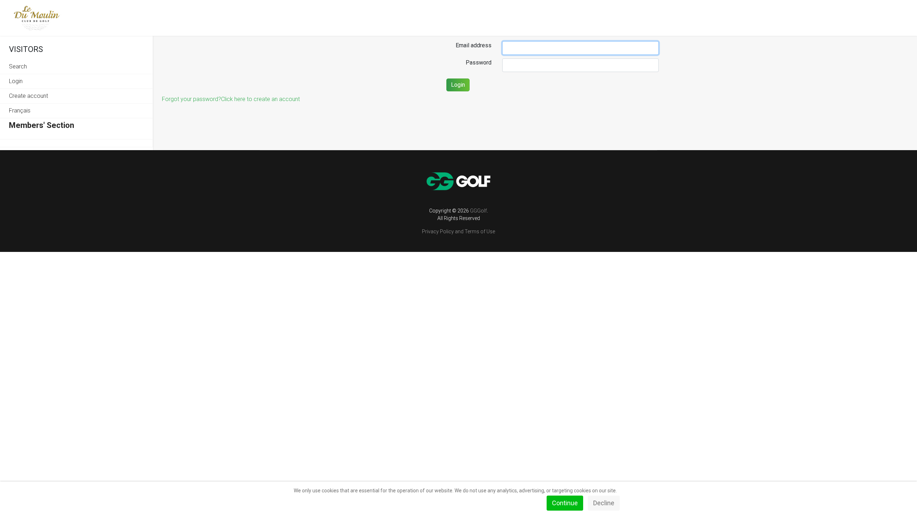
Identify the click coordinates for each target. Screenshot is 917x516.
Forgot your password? (191, 99)
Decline (603, 503)
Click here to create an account (260, 99)
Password (478, 62)
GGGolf (478, 211)
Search (18, 66)
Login (16, 81)
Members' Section (41, 125)
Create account (28, 95)
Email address (473, 45)
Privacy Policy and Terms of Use (458, 231)
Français (19, 110)
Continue (565, 503)
